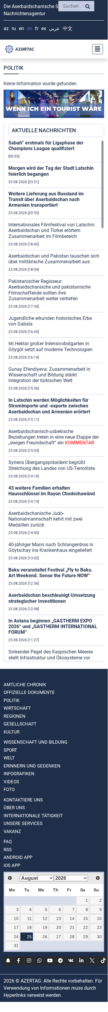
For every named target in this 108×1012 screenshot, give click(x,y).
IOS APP (12, 865)
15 (85, 918)
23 (99, 927)
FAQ (8, 841)
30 (99, 936)
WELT (9, 758)
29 (85, 936)
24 (16, 936)
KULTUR (11, 732)
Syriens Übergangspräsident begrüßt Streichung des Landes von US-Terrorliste (51, 465)
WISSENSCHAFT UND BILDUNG (35, 742)
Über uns (14, 807)
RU (14, 28)
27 (58, 936)
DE (29, 28)
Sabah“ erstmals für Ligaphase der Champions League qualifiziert (45, 145)
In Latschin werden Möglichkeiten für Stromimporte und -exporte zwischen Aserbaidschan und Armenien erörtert (49, 405)
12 (44, 918)
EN (21, 28)
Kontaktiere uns (23, 800)
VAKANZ (12, 831)
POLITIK (11, 700)
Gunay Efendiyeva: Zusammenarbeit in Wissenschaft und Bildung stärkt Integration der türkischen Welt (49, 374)
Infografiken (19, 773)
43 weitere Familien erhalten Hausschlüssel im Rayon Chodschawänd (51, 490)
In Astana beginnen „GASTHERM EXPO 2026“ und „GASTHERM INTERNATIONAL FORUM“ (52, 626)
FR (36, 28)
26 (44, 936)
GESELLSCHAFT (20, 724)
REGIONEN (14, 716)
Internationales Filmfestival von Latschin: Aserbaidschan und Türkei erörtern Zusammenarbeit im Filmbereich (51, 230)
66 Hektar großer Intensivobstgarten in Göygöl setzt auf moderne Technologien (50, 346)
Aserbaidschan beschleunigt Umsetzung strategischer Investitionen (51, 598)
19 (44, 927)
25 (29, 936)
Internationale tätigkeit (33, 815)
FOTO (9, 789)
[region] (56, 400)
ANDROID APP (18, 857)
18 (29, 927)
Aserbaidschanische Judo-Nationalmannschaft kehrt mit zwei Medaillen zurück (45, 518)
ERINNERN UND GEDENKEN (32, 766)
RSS (8, 849)
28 (72, 936)
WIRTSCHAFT (17, 708)
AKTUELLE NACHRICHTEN (44, 130)
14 (72, 918)
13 (58, 918)
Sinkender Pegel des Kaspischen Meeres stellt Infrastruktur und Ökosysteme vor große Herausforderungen (50, 657)
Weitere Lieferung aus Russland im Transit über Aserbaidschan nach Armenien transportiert (46, 199)
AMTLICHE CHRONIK (25, 684)
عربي (54, 28)
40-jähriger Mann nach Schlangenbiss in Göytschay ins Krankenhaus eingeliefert (50, 547)
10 (16, 918)
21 (72, 927)
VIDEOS (11, 781)
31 (16, 945)
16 (99, 918)
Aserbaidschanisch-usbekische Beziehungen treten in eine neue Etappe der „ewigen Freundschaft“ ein (53, 437)
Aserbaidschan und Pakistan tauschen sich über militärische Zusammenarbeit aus (53, 258)
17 (16, 927)
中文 (67, 28)
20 (58, 927)
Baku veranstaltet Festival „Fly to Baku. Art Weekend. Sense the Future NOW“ (50, 572)
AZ (6, 28)
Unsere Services (23, 823)
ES (43, 28)
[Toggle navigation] (95, 49)
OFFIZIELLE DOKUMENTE (29, 692)
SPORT (10, 750)
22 (85, 927)
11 (29, 918)
